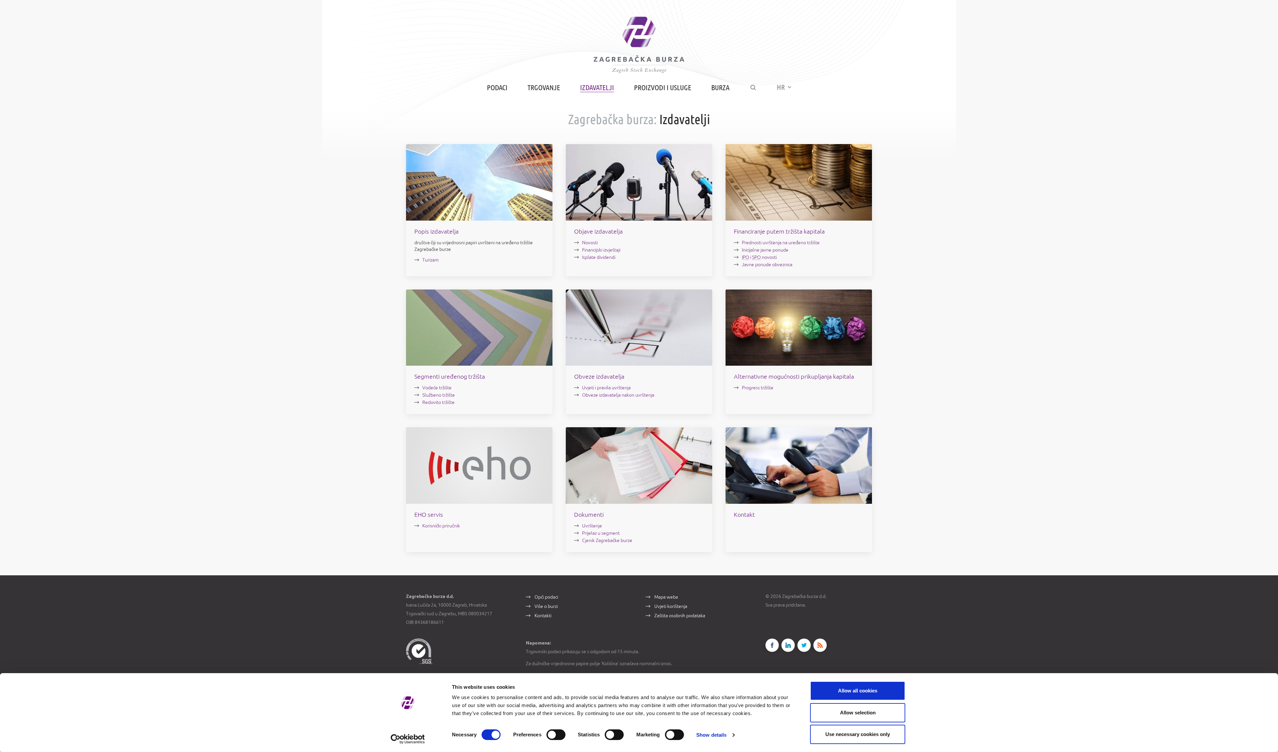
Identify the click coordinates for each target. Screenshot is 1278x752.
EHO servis (428, 514)
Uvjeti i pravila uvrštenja (606, 387)
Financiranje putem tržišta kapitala (779, 231)
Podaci (497, 87)
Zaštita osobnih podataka (679, 615)
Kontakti (542, 615)
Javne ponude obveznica (767, 264)
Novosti (590, 242)
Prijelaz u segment (601, 533)
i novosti (759, 257)
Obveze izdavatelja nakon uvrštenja (618, 395)
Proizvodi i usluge (662, 87)
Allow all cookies (857, 690)
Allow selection (858, 712)
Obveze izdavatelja (599, 376)
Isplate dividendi (598, 257)
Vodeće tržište (437, 387)
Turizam (430, 260)
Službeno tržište (438, 395)
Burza (720, 87)
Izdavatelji (597, 87)
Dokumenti (589, 514)
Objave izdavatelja (598, 231)
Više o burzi (546, 606)
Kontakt (744, 514)
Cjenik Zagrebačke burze (607, 540)
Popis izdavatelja (436, 231)
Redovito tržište (438, 402)
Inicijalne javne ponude (765, 250)
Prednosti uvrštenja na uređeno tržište (781, 242)
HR (781, 87)
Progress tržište (757, 387)
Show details (711, 735)
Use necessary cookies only (857, 734)
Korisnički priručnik (441, 525)
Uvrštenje (592, 525)
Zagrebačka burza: (612, 119)
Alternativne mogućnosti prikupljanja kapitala (794, 376)
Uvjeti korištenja (670, 606)
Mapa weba (666, 597)
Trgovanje (544, 87)
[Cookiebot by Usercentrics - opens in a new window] (408, 739)
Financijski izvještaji (601, 250)
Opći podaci (546, 597)
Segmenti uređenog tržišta (449, 376)
